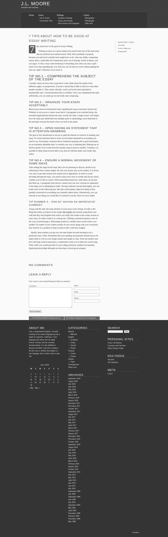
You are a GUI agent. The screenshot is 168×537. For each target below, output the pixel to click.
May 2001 (72, 508)
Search (114, 327)
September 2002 (74, 505)
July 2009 (71, 494)
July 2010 (71, 488)
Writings (60, 15)
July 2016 (71, 450)
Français (71, 351)
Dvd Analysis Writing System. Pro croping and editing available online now (80, 318)
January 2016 (73, 466)
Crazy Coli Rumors (115, 343)
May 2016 (72, 455)
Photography (89, 18)
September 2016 (74, 444)
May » (37, 388)
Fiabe (73, 362)
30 (31, 385)
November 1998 (74, 519)
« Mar (31, 388)
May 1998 (72, 521)
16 (31, 380)
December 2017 (74, 403)
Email (76, 292)
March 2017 (72, 428)
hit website (67, 212)
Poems (73, 348)
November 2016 (74, 439)
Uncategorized (73, 364)
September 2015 (74, 472)
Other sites (89, 23)
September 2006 (74, 497)
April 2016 (72, 458)
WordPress (135, 532)
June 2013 (72, 483)
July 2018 (71, 384)
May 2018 (72, 389)
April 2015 (72, 480)
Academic (74, 340)
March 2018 (72, 395)
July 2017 (71, 417)
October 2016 (73, 442)
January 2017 (73, 433)
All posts (111, 359)
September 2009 (74, 491)
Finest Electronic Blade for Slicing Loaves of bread (45, 318)
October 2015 (73, 469)
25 (40, 382)
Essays (73, 342)
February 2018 (73, 398)
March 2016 (72, 461)
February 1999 (73, 516)
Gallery (86, 15)
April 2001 (72, 510)
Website (76, 298)
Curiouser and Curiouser (117, 345)
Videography (89, 21)
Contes (73, 353)
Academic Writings (65, 18)
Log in (110, 373)
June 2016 (72, 453)
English (71, 337)
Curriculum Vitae (46, 21)
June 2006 (72, 499)
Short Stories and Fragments (68, 23)
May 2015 (72, 477)
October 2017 (73, 409)
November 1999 (74, 513)
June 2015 (72, 475)
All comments (113, 362)
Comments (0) (122, 51)
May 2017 (72, 422)
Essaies (73, 356)
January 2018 (73, 400)
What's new (127, 48)
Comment (33, 286)
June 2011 (72, 486)
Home (31, 15)
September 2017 (74, 411)
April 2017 (72, 425)
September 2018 (74, 378)
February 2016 (73, 464)
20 (49, 380)
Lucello (122, 45)
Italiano (71, 359)
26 (45, 382)
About (40, 15)
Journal (73, 345)
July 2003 (71, 502)
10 (35, 377)
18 (40, 380)
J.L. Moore (35, 3)
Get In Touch (44, 18)
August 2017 (73, 414)
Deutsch (71, 331)
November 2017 (74, 406)
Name (76, 286)
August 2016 (73, 447)
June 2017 (72, 420)
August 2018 (73, 381)
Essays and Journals (65, 21)
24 (35, 382)
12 (45, 377)
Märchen (74, 334)
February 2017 (73, 431)
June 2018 (72, 387)
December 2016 (74, 436)
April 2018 (72, 392)
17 (35, 380)
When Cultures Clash (115, 348)
